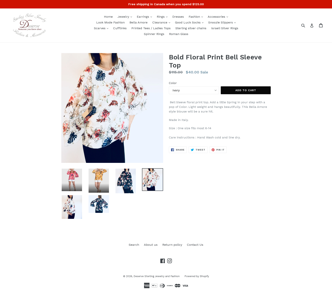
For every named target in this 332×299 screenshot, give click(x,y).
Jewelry (126, 16)
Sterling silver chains (190, 28)
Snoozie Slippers (223, 22)
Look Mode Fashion (110, 22)
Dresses (178, 16)
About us (151, 245)
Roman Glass (178, 34)
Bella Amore (138, 22)
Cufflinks (120, 28)
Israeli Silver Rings (224, 28)
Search (134, 245)
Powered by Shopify (196, 276)
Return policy (172, 245)
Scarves (102, 28)
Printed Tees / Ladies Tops (151, 28)
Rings (163, 16)
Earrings (145, 16)
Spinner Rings (154, 34)
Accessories (219, 16)
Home (108, 16)
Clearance (162, 22)
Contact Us (195, 245)
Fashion (197, 16)
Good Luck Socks (190, 22)
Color (173, 83)
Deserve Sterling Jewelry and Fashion (157, 276)
